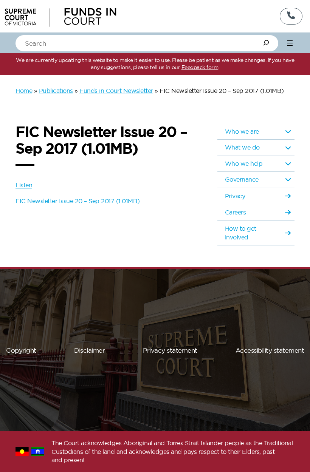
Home (24, 90)
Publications (56, 90)
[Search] (266, 42)
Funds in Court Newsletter (116, 90)
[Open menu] (289, 43)
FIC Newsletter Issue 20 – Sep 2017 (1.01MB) (78, 201)
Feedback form (200, 67)
